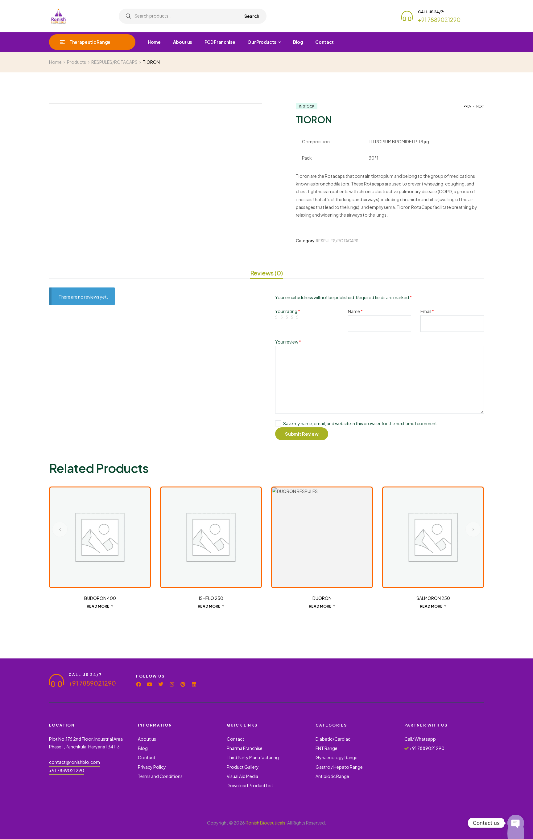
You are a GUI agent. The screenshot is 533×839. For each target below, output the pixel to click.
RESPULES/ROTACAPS (337, 240)
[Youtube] (149, 684)
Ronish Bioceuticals (265, 822)
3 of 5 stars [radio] (288, 317)
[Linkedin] (194, 684)
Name (355, 311)
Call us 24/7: (431, 12)
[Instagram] (171, 684)
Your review (288, 341)
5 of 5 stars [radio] (298, 317)
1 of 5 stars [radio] (277, 317)
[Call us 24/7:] (407, 16)
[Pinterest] (182, 684)
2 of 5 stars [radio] (282, 317)
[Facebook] (138, 684)
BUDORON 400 (100, 598)
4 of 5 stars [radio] (293, 317)
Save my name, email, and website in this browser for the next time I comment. (360, 423)
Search (251, 16)
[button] (60, 529)
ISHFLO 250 (211, 598)
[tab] (266, 274)
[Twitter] (160, 684)
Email (427, 311)
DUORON (322, 598)
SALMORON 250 (433, 598)
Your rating (287, 311)
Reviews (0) (266, 273)
